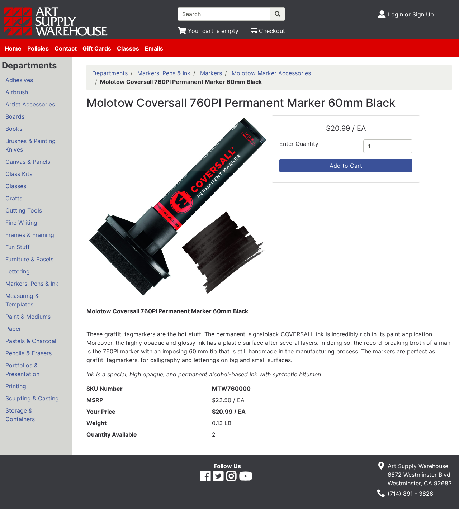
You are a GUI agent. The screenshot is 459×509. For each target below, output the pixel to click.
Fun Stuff (17, 247)
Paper (13, 328)
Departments (110, 73)
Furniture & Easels (29, 259)
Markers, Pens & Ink (31, 283)
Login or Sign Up (411, 14)
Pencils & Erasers (28, 353)
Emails (154, 48)
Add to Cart (346, 165)
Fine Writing (21, 222)
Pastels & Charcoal (30, 340)
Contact (66, 48)
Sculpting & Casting (32, 398)
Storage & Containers (20, 415)
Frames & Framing (29, 234)
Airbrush (16, 92)
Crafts (13, 198)
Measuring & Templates (22, 300)
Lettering (17, 271)
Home (13, 48)
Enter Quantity (298, 143)
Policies (38, 48)
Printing (15, 386)
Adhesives (19, 80)
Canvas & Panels (27, 161)
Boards (14, 116)
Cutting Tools (23, 210)
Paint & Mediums (28, 316)
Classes (128, 48)
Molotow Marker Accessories (271, 73)
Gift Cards (96, 48)
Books (13, 128)
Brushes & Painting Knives (30, 145)
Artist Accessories (30, 104)
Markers (211, 73)
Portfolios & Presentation (22, 369)
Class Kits (18, 173)
